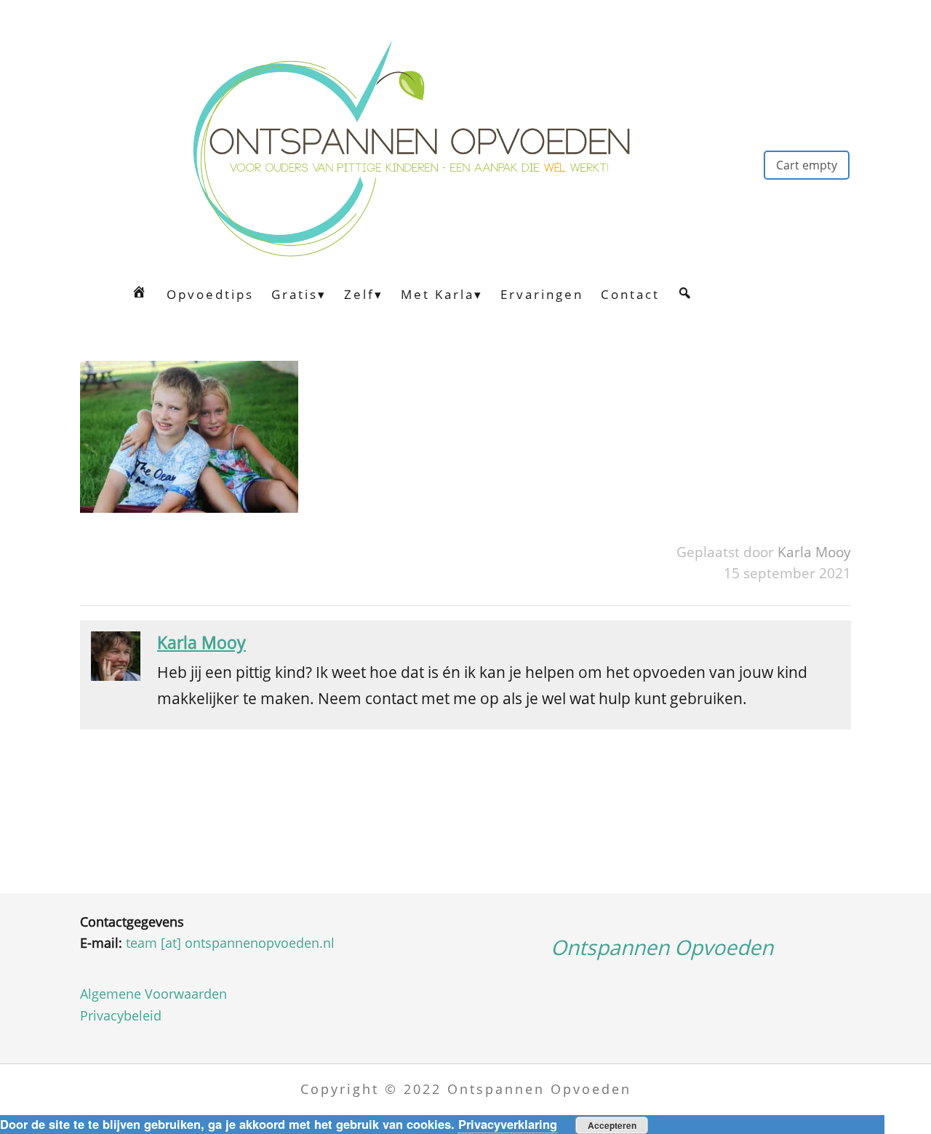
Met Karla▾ (442, 294)
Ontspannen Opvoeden (662, 947)
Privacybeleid (120, 1015)
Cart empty (806, 165)
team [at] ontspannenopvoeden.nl (230, 942)
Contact (630, 294)
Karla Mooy (814, 552)
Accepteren (612, 1125)
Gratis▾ (299, 294)
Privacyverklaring (507, 1124)
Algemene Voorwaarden (153, 993)
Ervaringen (541, 294)
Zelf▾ (363, 294)
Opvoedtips (210, 294)
